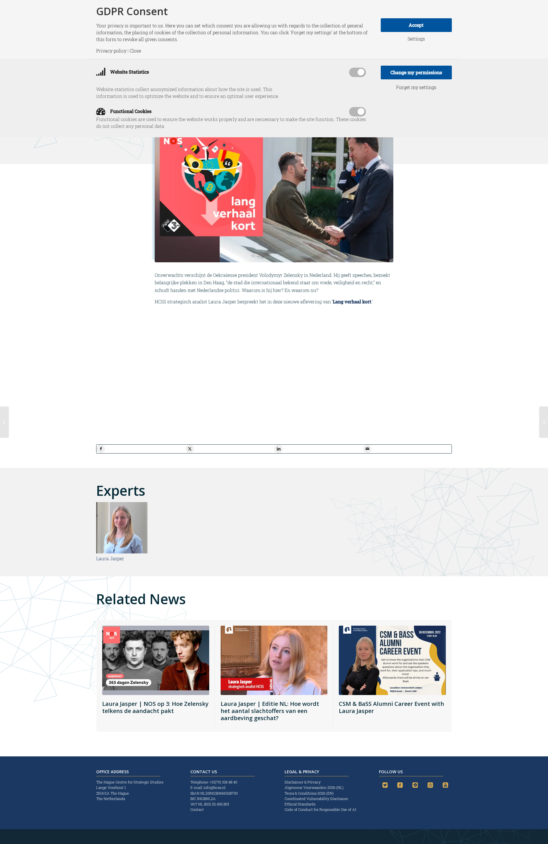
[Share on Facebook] (100, 449)
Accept (416, 25)
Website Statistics (129, 72)
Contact (197, 809)
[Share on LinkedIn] (278, 449)
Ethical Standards (300, 804)
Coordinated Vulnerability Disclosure (316, 798)
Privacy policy (111, 51)
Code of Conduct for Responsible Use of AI (320, 809)
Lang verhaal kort (352, 302)
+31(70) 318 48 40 (223, 782)
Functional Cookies (130, 111)
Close (135, 51)
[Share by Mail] (367, 449)
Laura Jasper (110, 558)
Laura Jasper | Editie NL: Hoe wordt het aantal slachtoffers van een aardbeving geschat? (270, 711)
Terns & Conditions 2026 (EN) (310, 793)
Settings (416, 39)
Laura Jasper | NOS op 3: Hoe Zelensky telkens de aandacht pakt (155, 707)
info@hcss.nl (214, 787)
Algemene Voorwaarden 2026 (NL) (314, 787)
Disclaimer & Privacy (303, 782)
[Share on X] (190, 449)
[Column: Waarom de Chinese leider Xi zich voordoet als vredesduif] (543, 422)
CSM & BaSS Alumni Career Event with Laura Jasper (391, 707)
